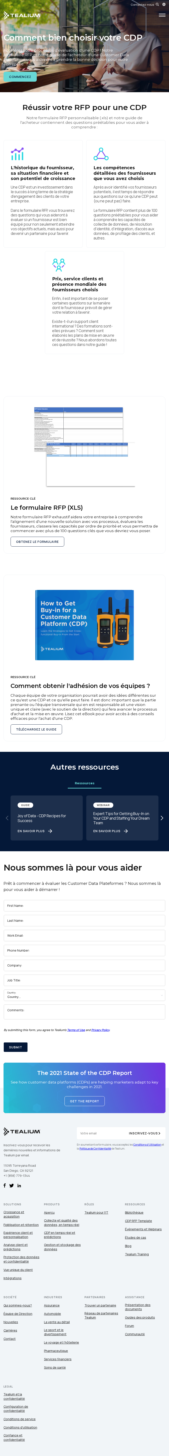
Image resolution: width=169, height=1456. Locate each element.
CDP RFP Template (138, 1221)
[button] (161, 818)
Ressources (84, 783)
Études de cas (135, 1237)
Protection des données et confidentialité (21, 1259)
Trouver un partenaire (100, 1305)
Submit (15, 1047)
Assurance (52, 1305)
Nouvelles (11, 1322)
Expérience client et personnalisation (18, 1235)
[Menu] (162, 15)
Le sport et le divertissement (55, 1332)
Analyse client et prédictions (16, 1247)
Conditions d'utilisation (20, 1427)
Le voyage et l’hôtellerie (61, 1342)
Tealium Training (137, 1254)
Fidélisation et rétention (21, 1225)
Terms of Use (76, 1030)
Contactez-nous (142, 5)
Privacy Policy (100, 1030)
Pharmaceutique (56, 1351)
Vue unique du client (18, 1270)
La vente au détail (57, 1322)
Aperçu (49, 1212)
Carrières (10, 1330)
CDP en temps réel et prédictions (59, 1235)
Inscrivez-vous (143, 1133)
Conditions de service (20, 1419)
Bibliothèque (134, 1212)
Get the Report (84, 1101)
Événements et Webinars (143, 1229)
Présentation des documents (138, 1307)
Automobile (52, 1314)
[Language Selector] (163, 4)
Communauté (135, 1334)
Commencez (20, 77)
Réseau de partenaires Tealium (101, 1315)
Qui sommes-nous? (18, 1305)
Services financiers (58, 1359)
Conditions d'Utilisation (147, 1144)
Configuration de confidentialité (16, 1408)
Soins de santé (55, 1367)
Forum (129, 1326)
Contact (10, 1339)
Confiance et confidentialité (14, 1437)
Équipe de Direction (18, 1314)
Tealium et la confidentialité (14, 1396)
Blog (128, 1246)
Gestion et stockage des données (62, 1247)
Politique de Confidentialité (95, 1148)
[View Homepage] (22, 15)
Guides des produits (140, 1317)
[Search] (157, 4)
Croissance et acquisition (14, 1214)
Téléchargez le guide (36, 729)
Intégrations (13, 1278)
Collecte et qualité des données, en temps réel (61, 1222)
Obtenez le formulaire (37, 542)
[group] (47, 817)
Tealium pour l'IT (96, 1212)
